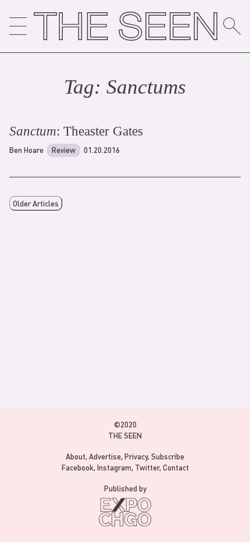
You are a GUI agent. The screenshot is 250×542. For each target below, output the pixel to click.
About (75, 456)
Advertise (105, 456)
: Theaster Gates (76, 131)
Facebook (78, 467)
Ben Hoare (26, 150)
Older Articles (36, 203)
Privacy (136, 456)
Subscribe (167, 456)
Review (64, 150)
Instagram (114, 467)
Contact (176, 467)
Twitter (147, 467)
